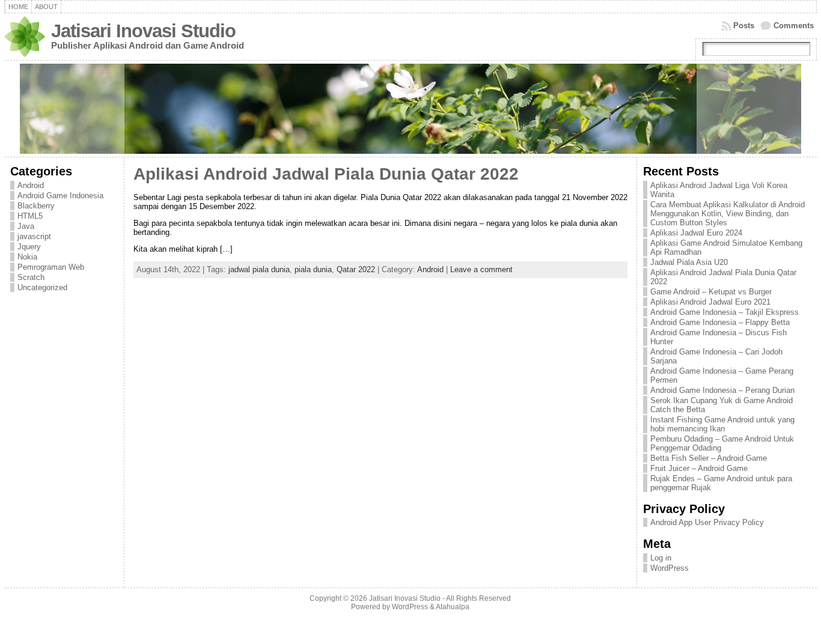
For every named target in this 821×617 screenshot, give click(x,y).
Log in (660, 557)
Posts (743, 25)
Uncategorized (42, 287)
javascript (34, 236)
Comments (794, 25)
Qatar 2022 (356, 269)
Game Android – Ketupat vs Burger (711, 291)
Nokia (27, 256)
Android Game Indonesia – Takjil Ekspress (724, 312)
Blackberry (36, 205)
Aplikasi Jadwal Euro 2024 (696, 232)
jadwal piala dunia (259, 269)
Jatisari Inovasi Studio (143, 30)
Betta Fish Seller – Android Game (708, 458)
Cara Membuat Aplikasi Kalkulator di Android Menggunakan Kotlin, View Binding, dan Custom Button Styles (727, 213)
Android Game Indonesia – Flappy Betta (720, 322)
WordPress (669, 568)
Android (30, 185)
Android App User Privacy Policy (707, 522)
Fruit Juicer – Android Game (699, 468)
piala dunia (313, 269)
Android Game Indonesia (60, 195)
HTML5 (30, 215)
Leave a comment (481, 269)
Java (25, 226)
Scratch (30, 277)
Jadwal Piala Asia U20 (689, 262)
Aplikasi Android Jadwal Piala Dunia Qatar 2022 (326, 174)
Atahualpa (452, 607)
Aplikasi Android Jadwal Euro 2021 (710, 301)
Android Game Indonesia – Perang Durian (722, 390)
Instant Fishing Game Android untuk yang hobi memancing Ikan (722, 424)
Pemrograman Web (50, 267)
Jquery (29, 246)
